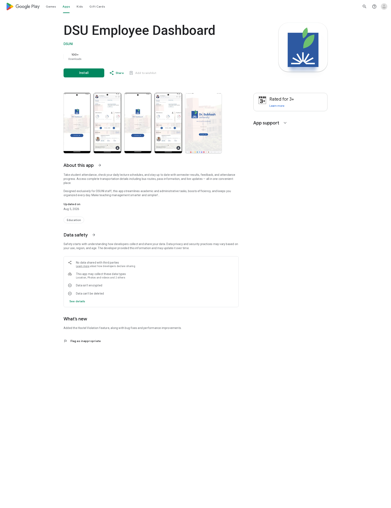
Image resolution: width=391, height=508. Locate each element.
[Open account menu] (384, 6)
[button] (77, 123)
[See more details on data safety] (77, 301)
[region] (145, 56)
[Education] (74, 220)
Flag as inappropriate (82, 341)
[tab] (51, 6)
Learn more (82, 266)
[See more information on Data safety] (94, 235)
